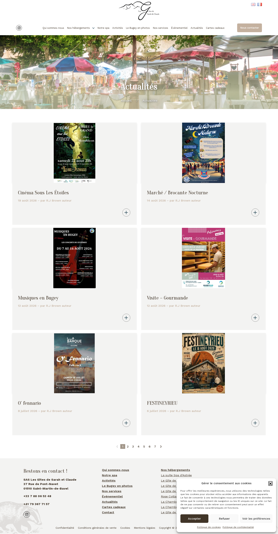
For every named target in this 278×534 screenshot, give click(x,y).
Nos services (160, 27)
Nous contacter (249, 27)
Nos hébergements (78, 27)
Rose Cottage (170, 496)
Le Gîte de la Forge (175, 480)
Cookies (125, 527)
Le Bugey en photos (138, 27)
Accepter (194, 518)
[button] (270, 483)
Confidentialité (65, 527)
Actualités (197, 27)
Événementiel (179, 27)
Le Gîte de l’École (173, 486)
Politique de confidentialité (238, 527)
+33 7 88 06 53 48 (37, 496)
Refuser (224, 518)
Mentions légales (144, 527)
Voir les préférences (256, 518)
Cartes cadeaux (215, 27)
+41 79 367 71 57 (36, 504)
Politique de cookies (209, 527)
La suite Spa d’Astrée (176, 475)
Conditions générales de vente (97, 527)
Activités (117, 27)
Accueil (126, 100)
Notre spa (103, 27)
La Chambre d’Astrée (176, 507)
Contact (108, 512)
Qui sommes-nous (53, 27)
